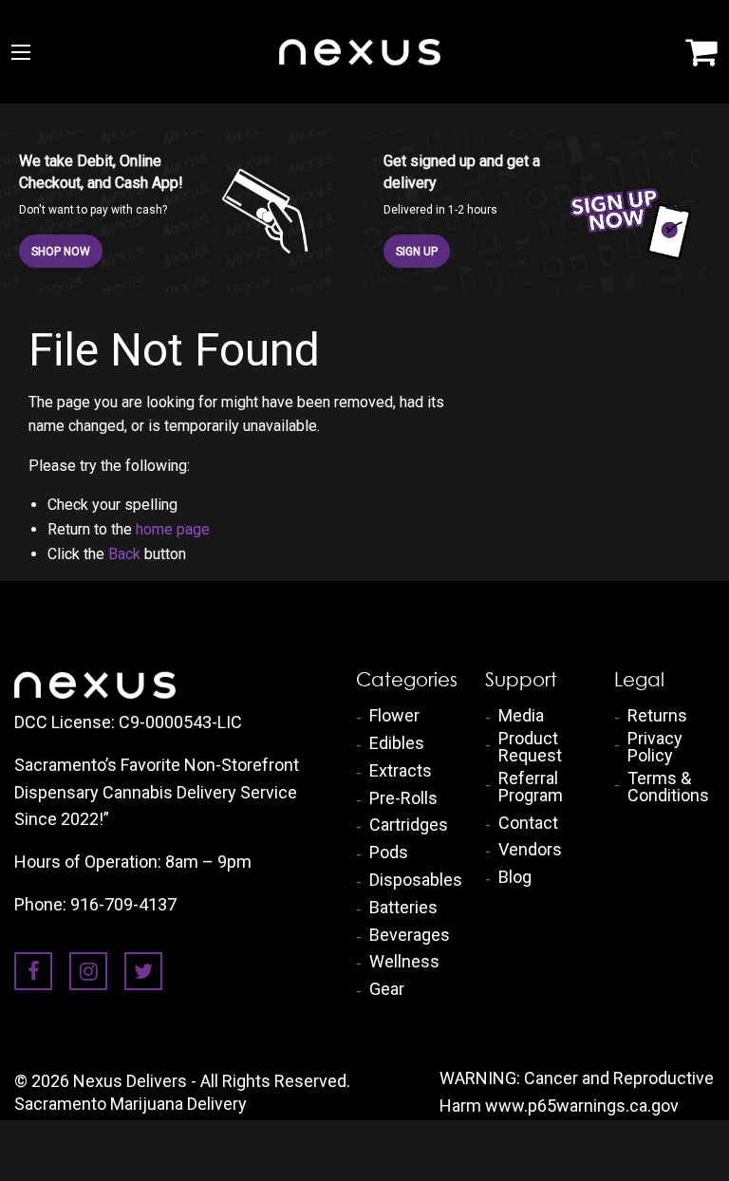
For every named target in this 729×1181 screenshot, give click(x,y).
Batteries (403, 907)
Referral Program (530, 787)
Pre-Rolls (403, 798)
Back (124, 554)
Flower (394, 715)
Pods (388, 852)
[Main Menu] (20, 52)
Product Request (530, 747)
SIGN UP (417, 251)
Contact (528, 823)
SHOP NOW (60, 251)
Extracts (400, 770)
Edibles (396, 743)
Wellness (404, 961)
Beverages (409, 935)
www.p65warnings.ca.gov (582, 1105)
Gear (386, 989)
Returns (657, 715)
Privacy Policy (654, 747)
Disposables (413, 880)
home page (173, 529)
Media (521, 715)
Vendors (530, 849)
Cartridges (408, 825)
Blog (515, 877)
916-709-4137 (123, 904)
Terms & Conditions (668, 787)
